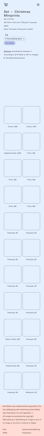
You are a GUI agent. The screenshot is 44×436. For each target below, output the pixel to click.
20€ (34, 126)
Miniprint (30, 392)
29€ (15, 126)
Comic (10, 126)
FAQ (4, 429)
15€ (33, 153)
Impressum (26, 433)
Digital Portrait (10, 153)
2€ (17, 233)
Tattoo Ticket (10, 339)
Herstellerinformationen (15, 58)
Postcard (11, 233)
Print (29, 153)
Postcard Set (11, 366)
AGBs (5, 433)
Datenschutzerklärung (31, 429)
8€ (18, 366)
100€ (19, 153)
